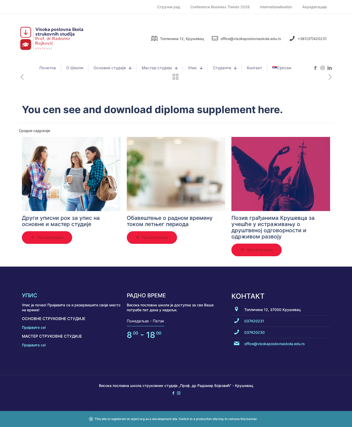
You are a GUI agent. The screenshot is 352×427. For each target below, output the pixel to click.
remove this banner (242, 419)
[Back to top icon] (327, 416)
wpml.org (138, 419)
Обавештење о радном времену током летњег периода (170, 221)
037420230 (254, 332)
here (269, 109)
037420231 (254, 321)
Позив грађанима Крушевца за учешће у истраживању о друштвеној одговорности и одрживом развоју (273, 227)
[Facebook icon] (173, 393)
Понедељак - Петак (145, 321)
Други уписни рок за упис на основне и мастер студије (61, 221)
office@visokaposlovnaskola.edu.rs (274, 343)
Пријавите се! (34, 327)
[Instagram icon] (179, 393)
